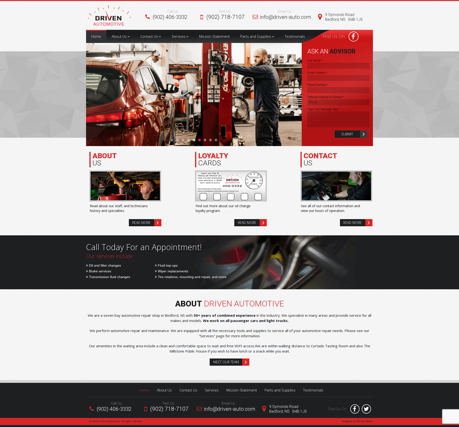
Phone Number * (317, 85)
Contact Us (149, 36)
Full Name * (314, 60)
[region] (194, 94)
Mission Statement (214, 36)
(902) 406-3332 (170, 17)
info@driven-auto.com (285, 17)
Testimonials (295, 36)
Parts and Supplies (255, 36)
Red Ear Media (364, 421)
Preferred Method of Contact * (325, 97)
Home (96, 36)
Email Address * (317, 72)
